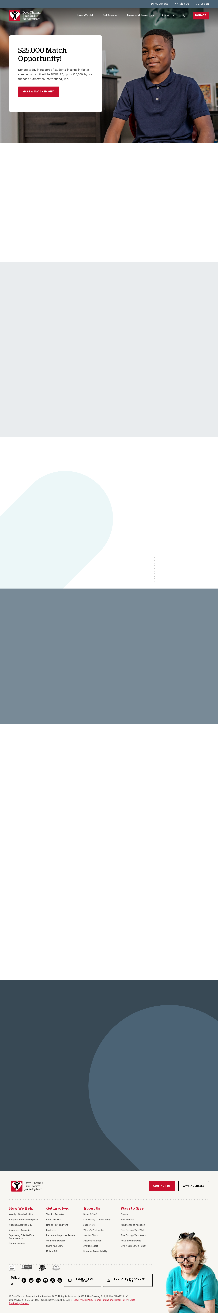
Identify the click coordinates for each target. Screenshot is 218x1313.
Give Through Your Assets (134, 1235)
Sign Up (184, 4)
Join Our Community (48, 809)
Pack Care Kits (53, 1220)
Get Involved (110, 15)
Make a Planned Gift (131, 1241)
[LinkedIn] (38, 1280)
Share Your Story (54, 1246)
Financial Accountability (95, 1251)
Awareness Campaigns (20, 1230)
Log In (205, 4)
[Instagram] (31, 1280)
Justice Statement (92, 1241)
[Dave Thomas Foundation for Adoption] (25, 15)
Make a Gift (52, 1251)
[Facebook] (24, 1280)
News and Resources (140, 15)
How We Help (85, 15)
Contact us (162, 1186)
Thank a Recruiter (55, 1214)
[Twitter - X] (52, 1280)
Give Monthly (127, 1220)
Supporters (89, 1225)
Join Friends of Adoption (133, 1225)
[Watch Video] (57, 492)
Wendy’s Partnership (93, 1230)
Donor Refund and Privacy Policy (111, 1300)
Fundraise (51, 1230)
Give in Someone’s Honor (133, 1246)
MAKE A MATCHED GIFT (39, 92)
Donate (201, 15)
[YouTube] (45, 1280)
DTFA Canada (159, 4)
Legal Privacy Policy (83, 1300)
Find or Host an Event (57, 1225)
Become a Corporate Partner (61, 1235)
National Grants (17, 1244)
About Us (168, 15)
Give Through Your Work (133, 1230)
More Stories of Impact (29, 1126)
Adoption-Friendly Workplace (23, 1220)
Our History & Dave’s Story (96, 1220)
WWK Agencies (193, 1186)
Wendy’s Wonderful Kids (21, 1214)
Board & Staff (90, 1214)
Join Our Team (90, 1235)
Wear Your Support (55, 1241)
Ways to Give (132, 1208)
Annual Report (90, 1246)
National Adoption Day (20, 1225)
